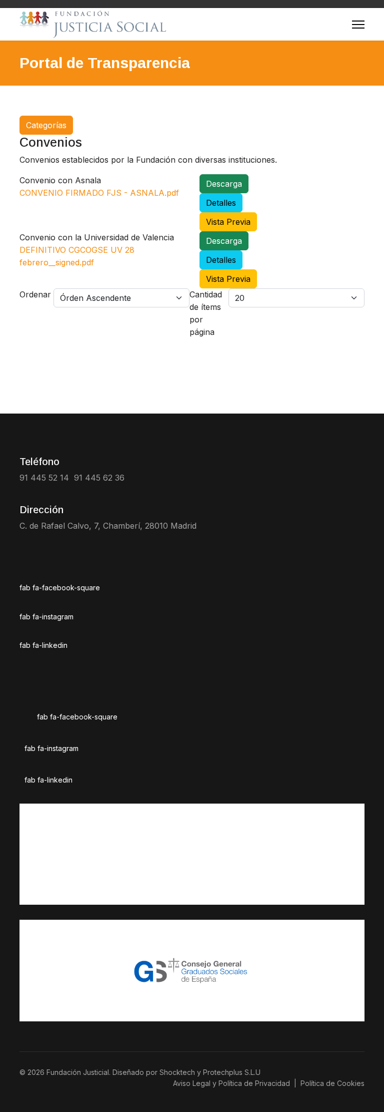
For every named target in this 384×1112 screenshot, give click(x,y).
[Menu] (358, 24)
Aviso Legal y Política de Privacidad (231, 1083)
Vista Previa (228, 222)
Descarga (224, 184)
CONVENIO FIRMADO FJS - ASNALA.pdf (99, 193)
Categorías (46, 125)
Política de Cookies (332, 1083)
